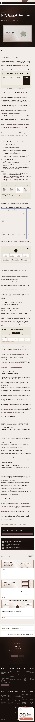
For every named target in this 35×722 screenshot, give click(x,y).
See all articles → (30, 556)
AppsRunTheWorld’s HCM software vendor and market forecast (17, 124)
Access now (25, 0)
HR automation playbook (14, 506)
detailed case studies (9, 352)
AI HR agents (18, 315)
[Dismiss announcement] (33, 0)
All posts (3, 10)
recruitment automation (10, 324)
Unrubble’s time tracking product (14, 295)
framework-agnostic (5, 362)
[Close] (32, 708)
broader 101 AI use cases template (15, 504)
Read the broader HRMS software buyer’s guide (9, 265)
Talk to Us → (17, 534)
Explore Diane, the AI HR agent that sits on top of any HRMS (11, 367)
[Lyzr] (3, 3)
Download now (25, 718)
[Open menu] (33, 3)
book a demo (24, 511)
